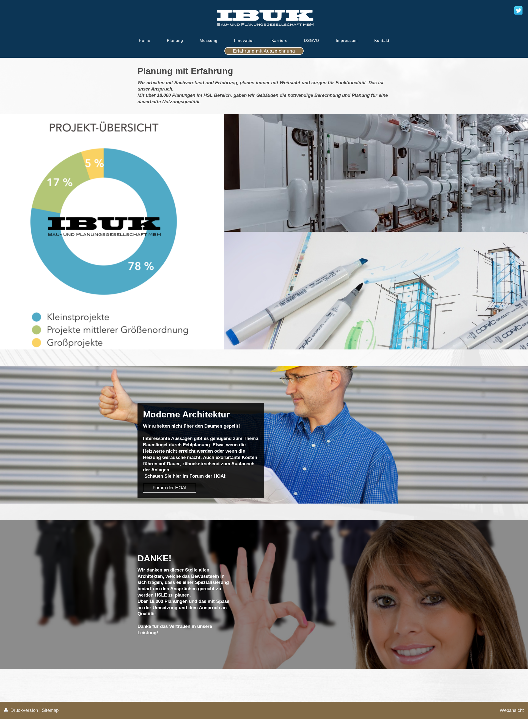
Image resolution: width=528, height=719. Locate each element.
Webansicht (512, 710)
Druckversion (24, 710)
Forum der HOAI (169, 487)
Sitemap (50, 710)
